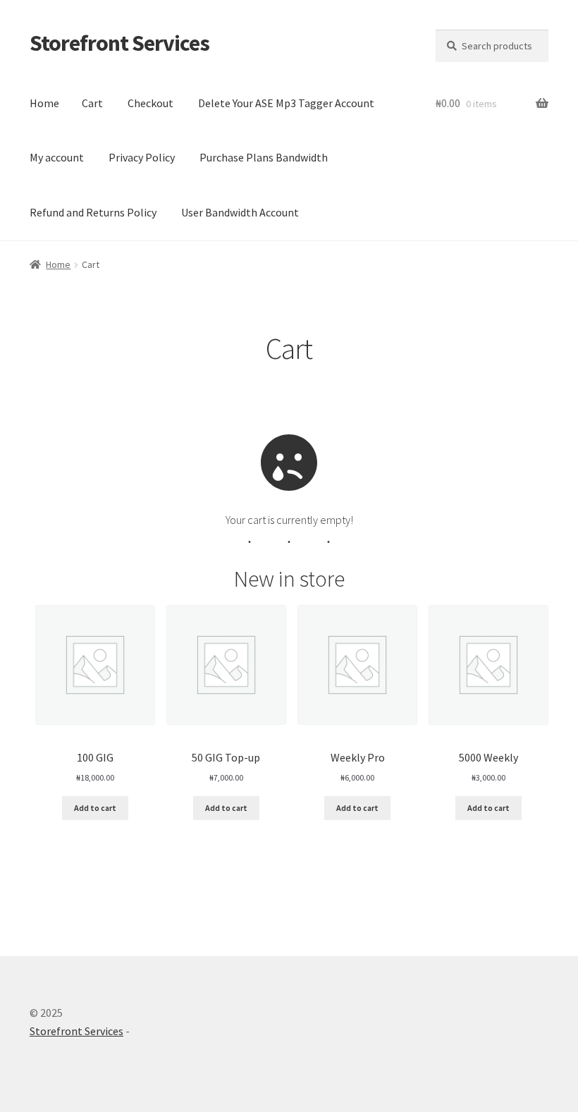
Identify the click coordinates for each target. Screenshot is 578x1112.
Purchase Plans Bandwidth (263, 157)
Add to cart (95, 807)
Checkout (150, 103)
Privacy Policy (142, 157)
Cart (92, 103)
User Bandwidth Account (240, 212)
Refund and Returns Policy (93, 212)
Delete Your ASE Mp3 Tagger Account (286, 103)
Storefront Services (119, 43)
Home (44, 103)
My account (57, 157)
